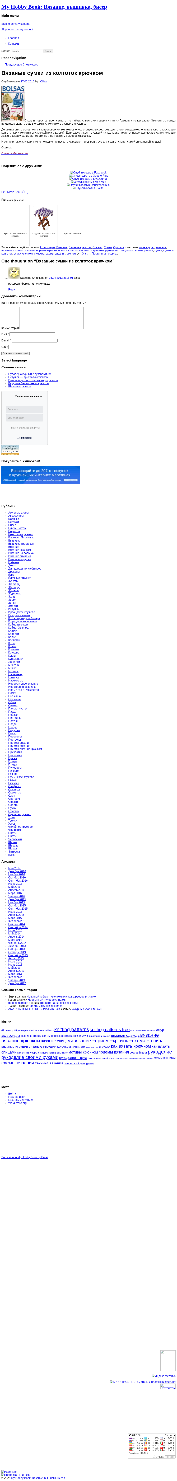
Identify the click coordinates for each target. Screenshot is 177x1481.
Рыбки (12, 780)
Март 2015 (15, 917)
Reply (13, 289)
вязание (161, 247)
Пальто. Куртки (17, 708)
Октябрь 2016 (17, 877)
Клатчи (12, 630)
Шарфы (13, 845)
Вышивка (14, 540)
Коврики (13, 633)
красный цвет (61, 1053)
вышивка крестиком (33, 1035)
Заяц (11, 596)
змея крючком (92, 1047)
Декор (12, 565)
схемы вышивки (165, 1058)
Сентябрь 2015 (18, 908)
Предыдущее (11, 64)
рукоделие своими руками (136, 250)
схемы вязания (55, 253)
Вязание (61, 247)
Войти (12, 1093)
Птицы (12, 761)
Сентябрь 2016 (18, 880)
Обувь (12, 702)
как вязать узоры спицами (32, 1052)
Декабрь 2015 (17, 899)
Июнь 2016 (15, 883)
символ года (94, 1058)
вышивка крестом (58, 1035)
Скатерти (14, 789)
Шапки (12, 842)
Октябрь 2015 (17, 905)
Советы (97, 247)
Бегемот (13, 521)
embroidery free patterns (40, 1030)
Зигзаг (12, 602)
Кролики (13, 649)
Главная (13, 37)
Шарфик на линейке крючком (59, 1002)
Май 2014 (14, 933)
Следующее (32, 64)
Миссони (14, 665)
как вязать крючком (91, 250)
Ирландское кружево (21, 612)
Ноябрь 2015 (16, 902)
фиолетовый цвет (74, 1063)
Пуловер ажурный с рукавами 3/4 (29, 374)
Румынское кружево (21, 776)
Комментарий (10, 328)
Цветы (12, 832)
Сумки (108, 247)
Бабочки (13, 518)
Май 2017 (14, 868)
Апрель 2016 (16, 889)
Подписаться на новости (28, 396)
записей (16, 1096)
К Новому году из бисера (24, 618)
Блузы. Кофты (17, 528)
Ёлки (11, 574)
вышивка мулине (80, 1035)
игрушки (104, 1046)
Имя (5, 334)
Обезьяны (14, 699)
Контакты (14, 43)
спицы (118, 1058)
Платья (13, 721)
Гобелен (13, 562)
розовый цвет (138, 1052)
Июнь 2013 (15, 964)
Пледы (12, 724)
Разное (12, 773)
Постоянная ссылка (104, 253)
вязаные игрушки (14, 1046)
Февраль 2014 (17, 942)
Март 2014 (15, 939)
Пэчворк (13, 770)
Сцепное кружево (19, 814)
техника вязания (49, 1063)
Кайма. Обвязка (18, 627)
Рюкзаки (13, 783)
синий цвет (108, 1058)
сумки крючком (23, 253)
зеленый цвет (78, 1047)
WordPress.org (17, 1103)
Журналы (14, 593)
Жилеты (13, 590)
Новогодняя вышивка (22, 686)
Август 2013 (16, 958)
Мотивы (13, 671)
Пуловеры (15, 767)
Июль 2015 (15, 911)
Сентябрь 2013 (18, 955)
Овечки (12, 705)
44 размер (7, 1030)
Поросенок (15, 736)
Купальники (15, 658)
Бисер (12, 525)
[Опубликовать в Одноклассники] (88, 185)
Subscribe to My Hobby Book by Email (24, 1157)
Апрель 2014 (16, 936)
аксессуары (146, 247)
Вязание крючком (80, 247)
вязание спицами (57, 1041)
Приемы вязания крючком (25, 748)
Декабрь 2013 (17, 945)
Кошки (12, 646)
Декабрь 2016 (17, 871)
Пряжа (12, 758)
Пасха (12, 711)
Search (5, 50)
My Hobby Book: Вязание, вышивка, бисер (54, 7)
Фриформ (14, 829)
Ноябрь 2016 (16, 874)
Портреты (14, 739)
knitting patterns (71, 1029)
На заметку (15, 674)
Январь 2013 (16, 980)
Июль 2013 (15, 961)
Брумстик (14, 531)
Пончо (12, 733)
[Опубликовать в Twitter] (88, 188)
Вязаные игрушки (19, 559)
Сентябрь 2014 (18, 927)
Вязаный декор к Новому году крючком (33, 380)
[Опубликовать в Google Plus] (88, 175)
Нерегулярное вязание (23, 683)
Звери (12, 599)
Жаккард (14, 584)
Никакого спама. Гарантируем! (25, 428)
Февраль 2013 (17, 977)
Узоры (12, 823)
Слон (11, 795)
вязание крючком (12, 250)
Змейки (13, 605)
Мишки (12, 668)
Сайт (4, 346)
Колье (12, 637)
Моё (132, 1030)
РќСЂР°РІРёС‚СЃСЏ (15, 192)
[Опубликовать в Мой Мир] (88, 181)
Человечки (15, 839)
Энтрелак (14, 851)
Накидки (13, 677)
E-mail (6, 340)
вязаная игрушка (100, 1036)
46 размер (20, 1030)
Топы (11, 817)
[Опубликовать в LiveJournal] (88, 178)
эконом (71, 253)
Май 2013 (14, 967)
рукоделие (111, 250)
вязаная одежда (125, 1035)
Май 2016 (14, 886)
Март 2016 (15, 893)
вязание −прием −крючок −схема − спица (51, 250)
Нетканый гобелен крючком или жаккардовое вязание (61, 996)
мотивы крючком (83, 1052)
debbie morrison (18, 1002)
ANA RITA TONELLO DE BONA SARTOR (34, 1009)
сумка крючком (130, 1058)
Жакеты (13, 581)
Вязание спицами (19, 556)
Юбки (11, 854)
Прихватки (15, 752)
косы (51, 1053)
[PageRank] (9, 1471)
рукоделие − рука (73, 1058)
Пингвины (14, 717)
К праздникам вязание (22, 621)
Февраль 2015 (17, 921)
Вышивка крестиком (21, 543)
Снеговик (14, 798)
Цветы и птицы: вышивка (46, 1005)
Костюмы (14, 640)
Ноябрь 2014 (16, 924)
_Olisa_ (43, 81)
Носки (12, 693)
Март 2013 (15, 973)
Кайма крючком (18, 624)
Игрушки (13, 609)
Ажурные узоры (18, 512)
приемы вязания (114, 1052)
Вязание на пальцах (21, 553)
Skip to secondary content (17, 29)
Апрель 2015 (16, 914)
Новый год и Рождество (23, 689)
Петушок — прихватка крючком (28, 377)
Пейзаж (13, 714)
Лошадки (14, 661)
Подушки (14, 730)
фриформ (90, 1064)
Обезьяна (14, 696)
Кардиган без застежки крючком (28, 383)
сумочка (39, 253)
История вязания (19, 615)
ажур (160, 1030)
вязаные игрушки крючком (50, 1046)
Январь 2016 (16, 896)
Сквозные (14, 792)
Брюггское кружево (20, 534)
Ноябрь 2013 (16, 949)
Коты (11, 643)
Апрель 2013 (16, 970)
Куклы (12, 655)
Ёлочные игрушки (19, 577)
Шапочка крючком (19, 386)
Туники (12, 820)
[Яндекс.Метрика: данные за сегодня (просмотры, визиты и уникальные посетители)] (164, 1376)
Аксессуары (47, 247)
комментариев (21, 1099)
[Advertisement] (15, 492)
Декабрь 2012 (17, 983)
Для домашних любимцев (24, 568)
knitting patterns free (110, 1029)
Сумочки (118, 247)
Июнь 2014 (15, 930)
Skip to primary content (15, 23)
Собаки (13, 801)
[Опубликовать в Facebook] (88, 172)
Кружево (13, 652)
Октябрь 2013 (17, 952)
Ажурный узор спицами (87, 1009)
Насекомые (15, 680)
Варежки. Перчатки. (21, 537)
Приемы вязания (19, 742)
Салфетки (14, 786)
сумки (158, 250)
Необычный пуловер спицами (47, 999)
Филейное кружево (20, 826)
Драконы (14, 571)
